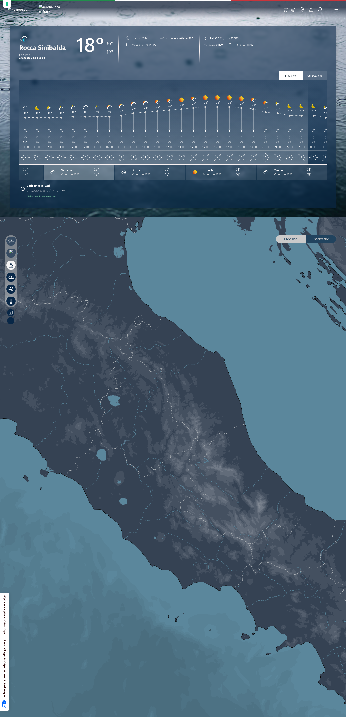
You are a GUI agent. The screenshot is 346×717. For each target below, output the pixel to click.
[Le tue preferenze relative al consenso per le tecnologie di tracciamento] (7, 4)
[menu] (333, 10)
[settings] (302, 10)
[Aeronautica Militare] (54, 9)
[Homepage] (17, 9)
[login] (293, 10)
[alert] (311, 10)
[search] (320, 10)
